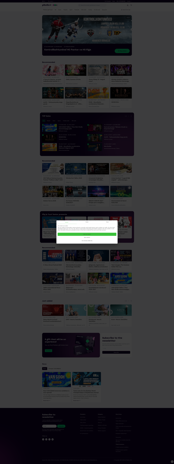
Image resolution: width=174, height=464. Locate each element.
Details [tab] (87, 221)
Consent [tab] (66, 222)
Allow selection (87, 237)
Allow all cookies (87, 234)
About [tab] (107, 221)
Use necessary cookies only (87, 240)
